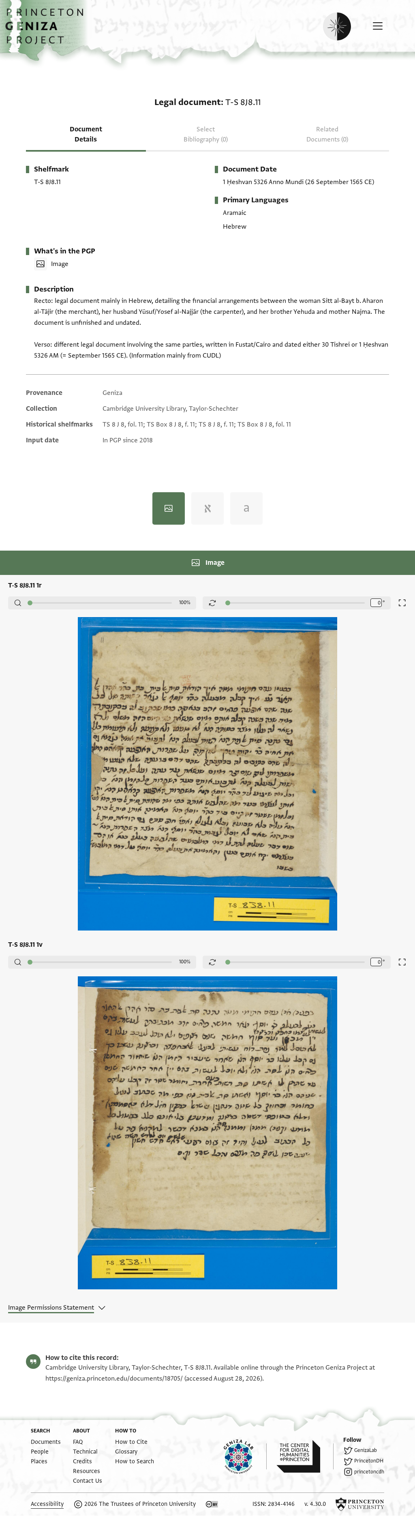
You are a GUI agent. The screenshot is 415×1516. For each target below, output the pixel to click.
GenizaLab (365, 1450)
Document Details (86, 134)
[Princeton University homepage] (360, 1504)
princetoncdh (369, 1472)
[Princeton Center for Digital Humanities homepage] (305, 1456)
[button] (47, 30)
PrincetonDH (368, 1461)
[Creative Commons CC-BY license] (211, 1504)
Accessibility (47, 1504)
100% (184, 602)
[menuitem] (46, 1442)
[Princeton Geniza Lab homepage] (245, 1456)
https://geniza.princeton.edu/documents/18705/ (114, 1378)
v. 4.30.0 (315, 1504)
